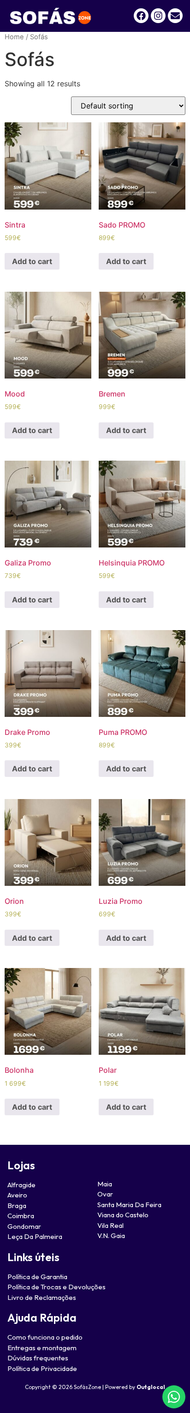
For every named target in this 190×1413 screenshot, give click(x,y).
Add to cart (32, 261)
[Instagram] (158, 15)
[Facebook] (141, 15)
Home (14, 37)
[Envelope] (175, 15)
